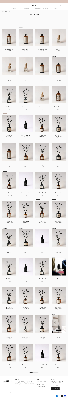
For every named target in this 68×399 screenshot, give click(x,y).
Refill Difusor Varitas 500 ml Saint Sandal (25, 50)
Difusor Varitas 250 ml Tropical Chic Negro (42, 337)
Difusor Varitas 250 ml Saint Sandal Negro (9, 136)
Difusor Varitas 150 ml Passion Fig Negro (25, 107)
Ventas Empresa (45, 8)
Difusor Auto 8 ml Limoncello (58, 50)
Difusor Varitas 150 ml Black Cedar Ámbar (58, 365)
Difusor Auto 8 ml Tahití (9, 79)
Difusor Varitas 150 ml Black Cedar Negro (9, 279)
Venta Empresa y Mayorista (41, 381)
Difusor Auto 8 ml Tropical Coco (26, 79)
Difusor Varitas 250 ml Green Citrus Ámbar (9, 222)
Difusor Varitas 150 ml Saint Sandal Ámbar (42, 136)
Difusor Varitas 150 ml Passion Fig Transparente (26, 337)
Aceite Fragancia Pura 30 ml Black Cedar (25, 279)
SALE (31, 8)
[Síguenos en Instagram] (5, 392)
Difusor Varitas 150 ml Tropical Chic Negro (42, 279)
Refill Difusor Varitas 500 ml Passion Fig (9, 50)
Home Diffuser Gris (59, 336)
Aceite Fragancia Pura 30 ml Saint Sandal (25, 136)
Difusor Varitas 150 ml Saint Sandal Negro (9, 107)
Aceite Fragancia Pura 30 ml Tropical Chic (42, 365)
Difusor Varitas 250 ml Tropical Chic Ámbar (58, 308)
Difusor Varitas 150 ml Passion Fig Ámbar (58, 193)
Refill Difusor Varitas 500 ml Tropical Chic (58, 107)
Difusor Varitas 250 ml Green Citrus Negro (58, 165)
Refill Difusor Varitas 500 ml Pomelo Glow (58, 79)
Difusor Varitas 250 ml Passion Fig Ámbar (42, 165)
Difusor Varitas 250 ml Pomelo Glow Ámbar (42, 222)
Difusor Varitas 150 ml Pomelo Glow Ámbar (9, 193)
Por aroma (19, 8)
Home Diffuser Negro (58, 278)
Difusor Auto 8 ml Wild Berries (42, 107)
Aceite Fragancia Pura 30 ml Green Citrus (42, 251)
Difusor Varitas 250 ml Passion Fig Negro (58, 136)
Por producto (13, 8)
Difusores (10, 11)
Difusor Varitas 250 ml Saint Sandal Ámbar (25, 165)
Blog (51, 8)
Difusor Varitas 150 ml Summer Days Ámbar (25, 365)
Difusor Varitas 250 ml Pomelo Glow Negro (58, 222)
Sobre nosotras (18, 379)
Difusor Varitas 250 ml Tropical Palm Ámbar (25, 308)
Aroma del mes (26, 8)
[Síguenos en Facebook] (2, 392)
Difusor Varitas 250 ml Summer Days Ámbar (9, 365)
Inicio (3, 11)
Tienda (6, 11)
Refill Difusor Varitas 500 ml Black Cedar (42, 79)
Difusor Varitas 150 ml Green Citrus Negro (42, 193)
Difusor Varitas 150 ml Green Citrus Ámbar (25, 222)
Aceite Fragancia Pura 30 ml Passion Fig (25, 193)
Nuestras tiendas (37, 8)
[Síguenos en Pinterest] (8, 392)
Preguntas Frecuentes (40, 384)
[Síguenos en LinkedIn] (10, 392)
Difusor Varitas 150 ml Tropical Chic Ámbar (42, 308)
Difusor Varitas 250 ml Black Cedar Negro (25, 251)
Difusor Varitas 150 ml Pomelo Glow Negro (9, 251)
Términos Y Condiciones (41, 386)
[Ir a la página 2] (36, 371)
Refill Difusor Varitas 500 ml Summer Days (9, 165)
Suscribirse (55, 388)
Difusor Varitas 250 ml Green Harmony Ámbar (9, 337)
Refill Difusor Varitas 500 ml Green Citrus (42, 50)
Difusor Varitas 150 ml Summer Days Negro (9, 308)
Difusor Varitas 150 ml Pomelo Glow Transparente (58, 251)
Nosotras (55, 8)
